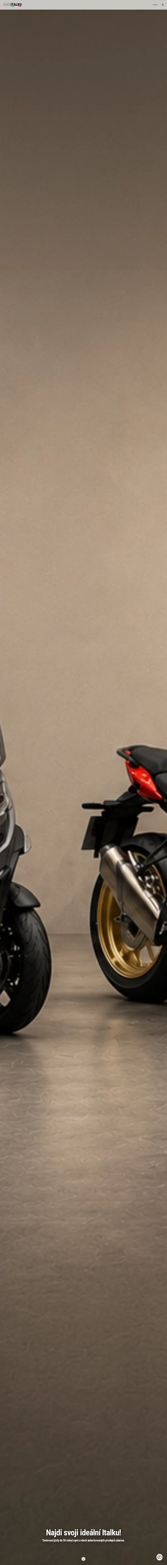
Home (155, 5)
